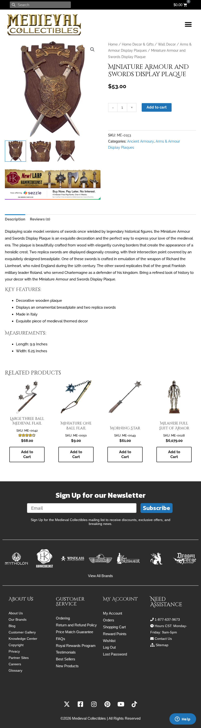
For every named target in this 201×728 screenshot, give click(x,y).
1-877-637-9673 (167, 619)
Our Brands (17, 619)
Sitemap (162, 645)
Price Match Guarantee (74, 632)
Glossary (15, 670)
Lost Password (115, 654)
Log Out (109, 647)
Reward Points (114, 634)
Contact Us (163, 639)
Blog (12, 626)
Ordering (63, 618)
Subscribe (156, 508)
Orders (108, 620)
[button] (188, 24)
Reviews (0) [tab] (40, 219)
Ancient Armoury (140, 141)
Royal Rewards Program (76, 645)
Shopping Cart (114, 627)
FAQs (60, 639)
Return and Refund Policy (76, 625)
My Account (112, 613)
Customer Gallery (22, 632)
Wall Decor (167, 44)
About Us (16, 613)
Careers (15, 664)
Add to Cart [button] (27, 454)
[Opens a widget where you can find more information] (182, 719)
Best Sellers (65, 659)
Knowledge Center (23, 639)
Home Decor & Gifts (138, 44)
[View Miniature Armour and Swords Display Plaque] (15, 151)
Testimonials (66, 652)
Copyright (16, 645)
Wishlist (109, 641)
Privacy (14, 651)
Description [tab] (15, 219)
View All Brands (100, 576)
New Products (67, 666)
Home (113, 44)
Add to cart (157, 107)
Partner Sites (19, 658)
